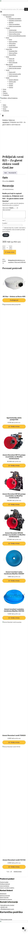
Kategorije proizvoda (8, 15)
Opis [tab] (5, 172)
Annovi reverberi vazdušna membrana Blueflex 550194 (14, 610)
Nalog (4, 91)
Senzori (11, 83)
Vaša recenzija (6, 209)
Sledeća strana (18, 871)
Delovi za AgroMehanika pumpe (17, 35)
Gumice (11, 87)
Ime (3, 220)
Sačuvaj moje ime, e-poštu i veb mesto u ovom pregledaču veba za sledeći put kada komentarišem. (14, 229)
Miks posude (9, 64)
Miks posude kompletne (15, 66)
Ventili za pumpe (13, 76)
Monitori (11, 22)
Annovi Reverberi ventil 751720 (14, 860)
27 (11, 871)
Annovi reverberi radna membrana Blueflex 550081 (14, 573)
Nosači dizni (12, 45)
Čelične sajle (12, 81)
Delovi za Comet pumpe (15, 32)
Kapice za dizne (13, 41)
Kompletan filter (13, 51)
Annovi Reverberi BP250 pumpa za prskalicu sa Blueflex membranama (14, 534)
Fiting (7, 57)
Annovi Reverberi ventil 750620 (14, 735)
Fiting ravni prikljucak (20, 262)
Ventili (7, 70)
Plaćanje (5, 93)
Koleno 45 (11, 60)
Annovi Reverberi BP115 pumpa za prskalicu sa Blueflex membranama (14, 456)
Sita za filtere (12, 55)
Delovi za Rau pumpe (14, 34)
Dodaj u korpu (10, 252)
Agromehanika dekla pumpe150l (14, 419)
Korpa (4, 89)
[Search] (26, 9)
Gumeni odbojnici (13, 79)
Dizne (7, 37)
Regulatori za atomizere (15, 20)
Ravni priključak (13, 62)
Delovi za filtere (13, 53)
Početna (5, 120)
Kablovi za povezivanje (15, 26)
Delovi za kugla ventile (15, 74)
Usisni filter (9, 49)
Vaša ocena (5, 208)
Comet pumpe (12, 30)
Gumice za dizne (13, 47)
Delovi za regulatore (14, 24)
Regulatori (8, 16)
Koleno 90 (11, 58)
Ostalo (7, 78)
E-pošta (4, 223)
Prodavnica (6, 95)
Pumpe (8, 28)
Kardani (11, 85)
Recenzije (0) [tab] (12, 172)
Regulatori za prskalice (15, 18)
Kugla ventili (12, 72)
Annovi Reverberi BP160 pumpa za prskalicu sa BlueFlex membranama (14, 496)
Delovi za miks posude (15, 68)
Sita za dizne (12, 43)
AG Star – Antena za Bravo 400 (14, 296)
